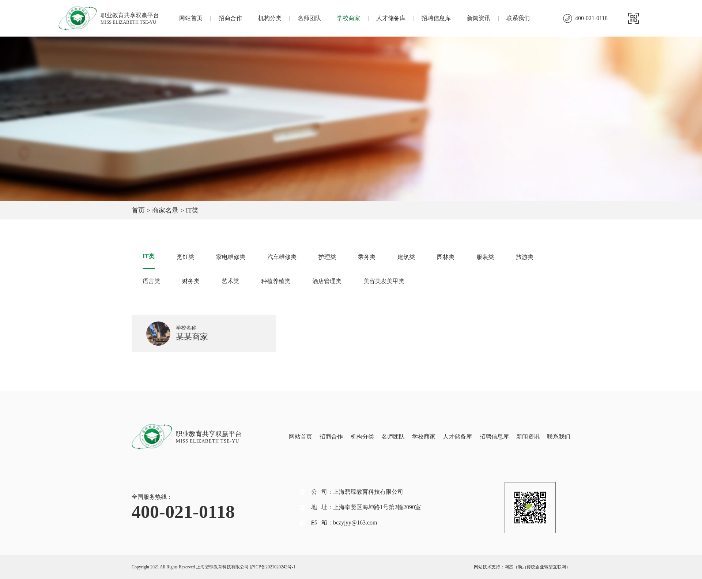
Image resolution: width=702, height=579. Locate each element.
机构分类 (270, 18)
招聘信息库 (436, 18)
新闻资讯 (478, 18)
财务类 (191, 281)
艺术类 (230, 281)
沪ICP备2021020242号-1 (272, 566)
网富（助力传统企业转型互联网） (537, 566)
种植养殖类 (275, 281)
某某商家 (193, 333)
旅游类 (524, 257)
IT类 (149, 256)
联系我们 (518, 18)
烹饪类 (185, 257)
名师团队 (309, 18)
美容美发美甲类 (383, 281)
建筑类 (406, 257)
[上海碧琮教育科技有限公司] (79, 18)
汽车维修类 (282, 257)
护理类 (327, 257)
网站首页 (191, 18)
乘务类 (366, 257)
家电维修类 (230, 257)
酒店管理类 (326, 281)
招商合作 (230, 18)
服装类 (485, 257)
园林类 (445, 257)
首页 (138, 210)
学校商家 (348, 18)
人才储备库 (390, 18)
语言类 (151, 281)
